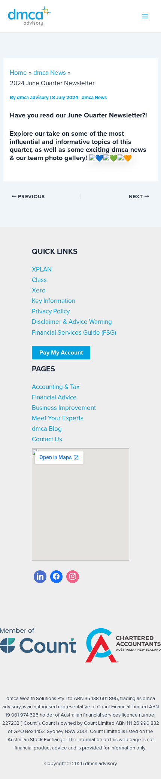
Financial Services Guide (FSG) (74, 332)
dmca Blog (47, 428)
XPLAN (42, 269)
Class (39, 280)
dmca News (94, 97)
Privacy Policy (51, 311)
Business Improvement (64, 407)
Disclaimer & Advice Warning (72, 321)
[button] (61, 352)
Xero (39, 290)
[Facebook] (56, 576)
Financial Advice (54, 397)
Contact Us (47, 439)
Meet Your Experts (57, 418)
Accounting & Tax (55, 387)
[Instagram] (72, 576)
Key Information (53, 301)
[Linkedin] (40, 576)
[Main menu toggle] (145, 16)
